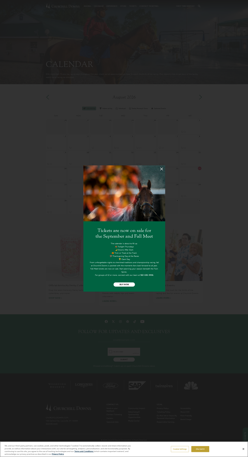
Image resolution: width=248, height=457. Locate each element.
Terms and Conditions (84, 451)
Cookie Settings (180, 449)
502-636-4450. (147, 275)
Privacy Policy (58, 454)
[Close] (161, 169)
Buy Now (124, 284)
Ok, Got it (200, 449)
